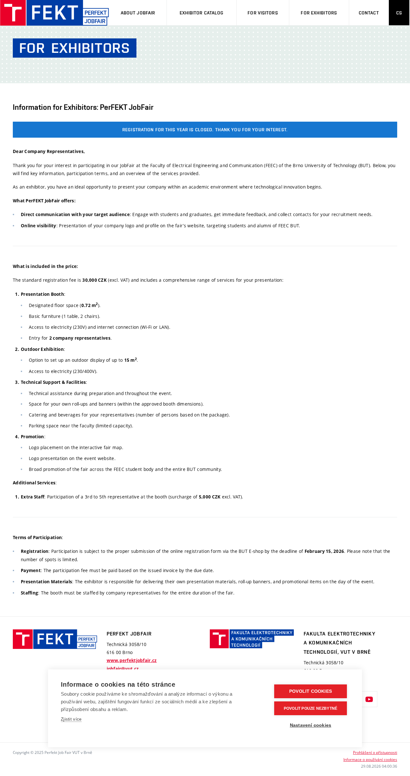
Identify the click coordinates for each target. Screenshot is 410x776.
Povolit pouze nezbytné (310, 708)
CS (399, 12)
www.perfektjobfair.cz (132, 660)
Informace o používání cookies (370, 759)
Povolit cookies (310, 691)
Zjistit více (71, 719)
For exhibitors (319, 12)
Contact (369, 12)
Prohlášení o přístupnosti (375, 752)
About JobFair (138, 12)
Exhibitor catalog (202, 12)
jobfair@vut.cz (123, 669)
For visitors (263, 12)
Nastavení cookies (310, 725)
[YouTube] (369, 699)
